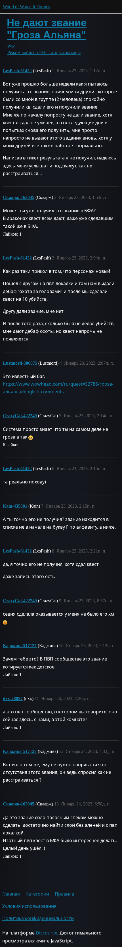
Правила (64, 894)
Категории (37, 894)
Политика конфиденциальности (38, 918)
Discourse (46, 933)
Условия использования (29, 906)
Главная (11, 894)
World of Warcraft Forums (26, 6)
